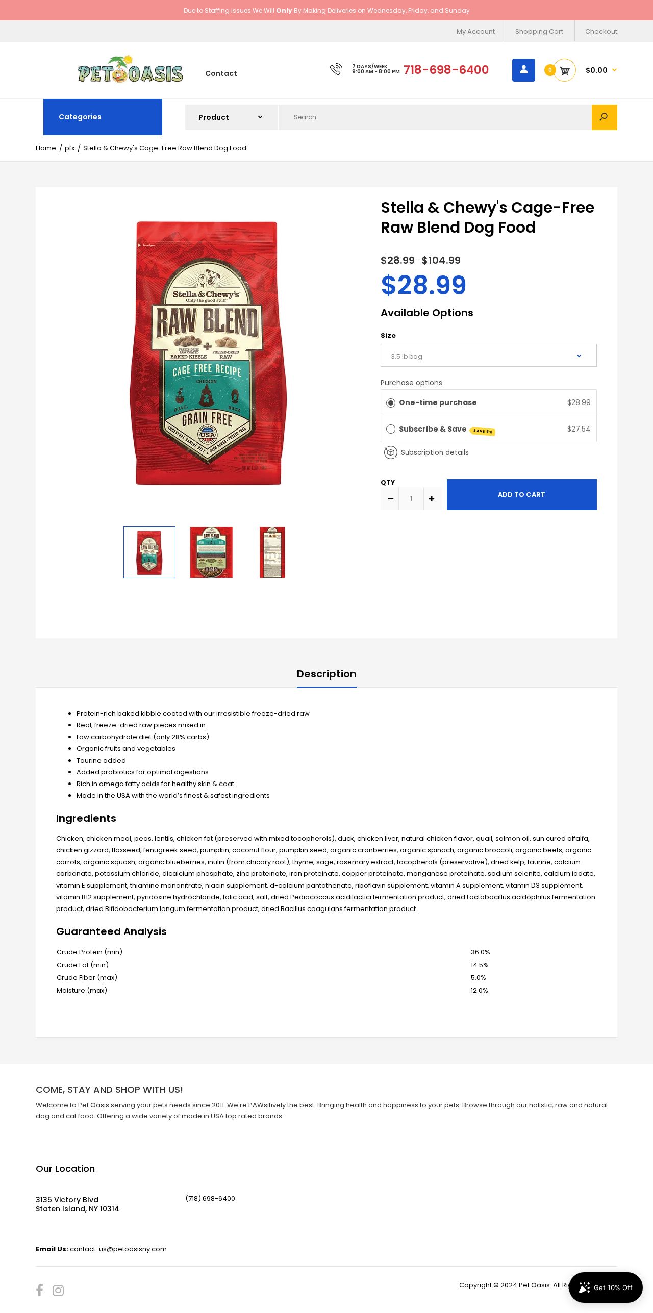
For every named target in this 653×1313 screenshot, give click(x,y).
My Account (476, 31)
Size (388, 335)
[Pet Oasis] (131, 81)
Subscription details (435, 453)
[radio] (390, 402)
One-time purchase (438, 402)
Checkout (601, 31)
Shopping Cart (539, 31)
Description (327, 674)
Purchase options (411, 382)
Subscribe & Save (446, 429)
